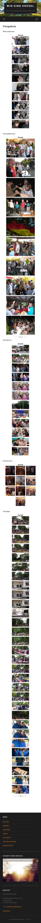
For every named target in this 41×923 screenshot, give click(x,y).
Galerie (5, 833)
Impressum (6, 911)
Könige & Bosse (8, 845)
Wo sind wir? (7, 837)
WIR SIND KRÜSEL (20, 5)
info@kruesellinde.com (14, 906)
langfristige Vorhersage (20, 880)
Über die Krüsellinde (9, 841)
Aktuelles (6, 826)
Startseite (6, 822)
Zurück (20, 35)
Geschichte (6, 829)
